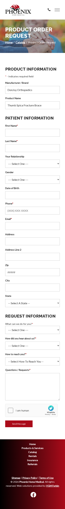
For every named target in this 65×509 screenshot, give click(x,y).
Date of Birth (12, 188)
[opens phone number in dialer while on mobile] (49, 9)
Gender (9, 172)
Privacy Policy (29, 477)
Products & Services (32, 448)
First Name (11, 125)
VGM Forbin (52, 485)
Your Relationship (14, 156)
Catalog (20, 42)
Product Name (13, 98)
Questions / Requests (18, 369)
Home (9, 42)
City (7, 280)
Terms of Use (46, 477)
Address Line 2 (13, 249)
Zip (7, 265)
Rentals (32, 456)
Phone (9, 203)
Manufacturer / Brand (16, 82)
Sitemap (16, 477)
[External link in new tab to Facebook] (33, 495)
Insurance (32, 460)
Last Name (11, 141)
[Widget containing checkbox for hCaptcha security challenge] (31, 410)
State (8, 295)
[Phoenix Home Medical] (18, 9)
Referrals (32, 464)
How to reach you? (16, 354)
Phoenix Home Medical (31, 481)
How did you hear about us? (20, 338)
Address (9, 234)
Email (8, 218)
